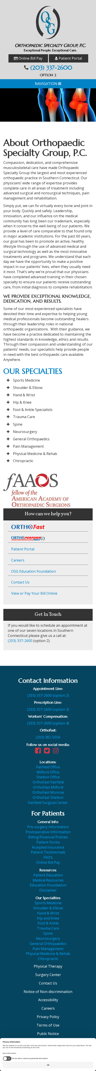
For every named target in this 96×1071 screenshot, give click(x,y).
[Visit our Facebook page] (39, 751)
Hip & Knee (22, 402)
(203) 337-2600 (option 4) (48, 723)
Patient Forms (48, 842)
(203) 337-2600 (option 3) (48, 709)
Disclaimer (48, 890)
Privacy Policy (48, 1016)
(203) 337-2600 (51, 67)
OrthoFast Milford (48, 787)
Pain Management (28, 446)
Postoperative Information (48, 831)
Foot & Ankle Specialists (32, 409)
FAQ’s (48, 857)
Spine (17, 424)
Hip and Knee (48, 918)
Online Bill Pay (30, 58)
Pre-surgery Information (48, 826)
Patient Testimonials (48, 852)
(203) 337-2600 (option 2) (48, 695)
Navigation (46, 83)
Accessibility (48, 999)
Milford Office (48, 772)
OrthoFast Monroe (48, 792)
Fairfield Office (48, 767)
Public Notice (48, 1033)
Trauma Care (24, 416)
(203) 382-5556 (48, 737)
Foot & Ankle (48, 923)
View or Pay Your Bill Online (34, 593)
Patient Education (48, 875)
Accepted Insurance (48, 847)
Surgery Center (48, 974)
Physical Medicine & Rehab (35, 453)
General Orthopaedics (31, 439)
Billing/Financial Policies (48, 837)
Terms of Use (48, 1025)
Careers (17, 560)
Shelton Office (48, 777)
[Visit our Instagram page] (57, 751)
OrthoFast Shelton (48, 797)
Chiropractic (23, 460)
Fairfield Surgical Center (48, 802)
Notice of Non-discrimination (48, 991)
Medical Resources (48, 880)
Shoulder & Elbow (27, 387)
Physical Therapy (48, 966)
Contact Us (20, 582)
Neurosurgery (25, 431)
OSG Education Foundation (33, 571)
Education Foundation (48, 885)
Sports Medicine (26, 380)
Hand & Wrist (24, 395)
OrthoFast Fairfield (48, 782)
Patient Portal (70, 58)
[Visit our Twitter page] (48, 751)
